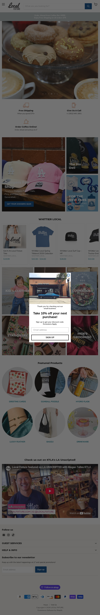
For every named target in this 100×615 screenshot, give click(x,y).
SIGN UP (50, 337)
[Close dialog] (68, 275)
